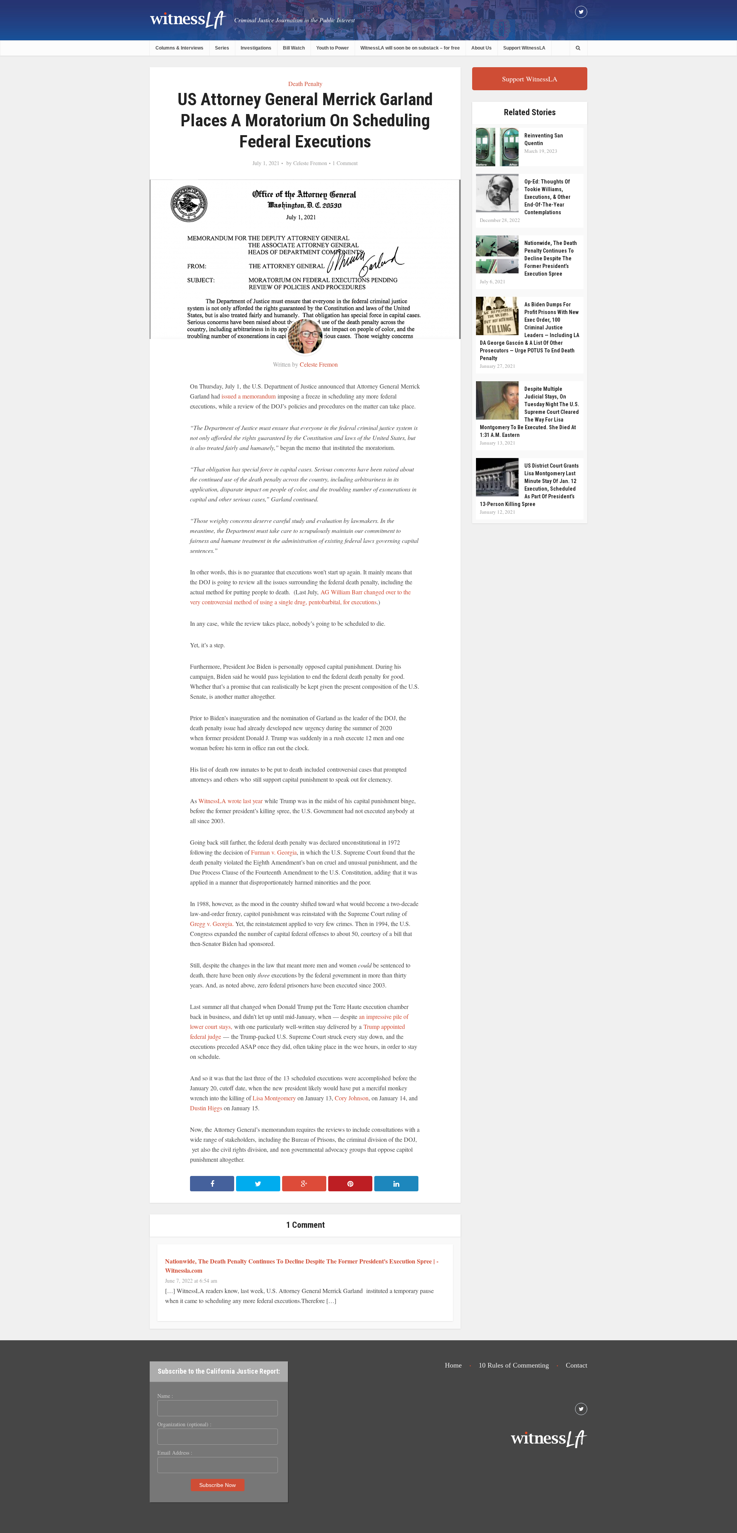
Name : (165, 1395)
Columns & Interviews (179, 48)
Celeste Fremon (310, 163)
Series (222, 48)
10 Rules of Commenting (514, 1365)
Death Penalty (305, 83)
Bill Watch (294, 48)
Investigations (256, 48)
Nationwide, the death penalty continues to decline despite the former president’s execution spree (550, 258)
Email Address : (174, 1452)
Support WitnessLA (524, 48)
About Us (481, 48)
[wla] (188, 19)
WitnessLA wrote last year (230, 801)
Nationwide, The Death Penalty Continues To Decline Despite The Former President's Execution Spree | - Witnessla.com (301, 1266)
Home (453, 1365)
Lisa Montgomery (274, 1098)
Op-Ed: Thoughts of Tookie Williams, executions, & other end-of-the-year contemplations (547, 197)
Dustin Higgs (206, 1108)
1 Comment (345, 163)
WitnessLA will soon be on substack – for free (410, 48)
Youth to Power (332, 48)
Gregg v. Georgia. (212, 923)
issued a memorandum (249, 396)
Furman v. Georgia (274, 852)
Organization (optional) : (184, 1424)
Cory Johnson (351, 1098)
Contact (576, 1365)
